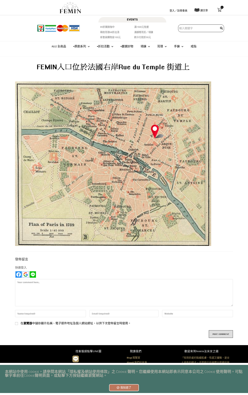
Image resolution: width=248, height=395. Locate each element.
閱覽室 (133, 357)
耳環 (160, 46)
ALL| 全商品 (59, 46)
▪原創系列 (79, 46)
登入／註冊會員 (178, 10)
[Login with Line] (33, 274)
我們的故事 (137, 362)
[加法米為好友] (75, 358)
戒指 (193, 46)
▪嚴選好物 (127, 46)
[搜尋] (221, 28)
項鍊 (143, 46)
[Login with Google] (26, 274)
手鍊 (177, 46)
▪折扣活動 (103, 46)
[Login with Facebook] (18, 274)
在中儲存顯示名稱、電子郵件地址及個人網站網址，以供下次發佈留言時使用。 (76, 323)
